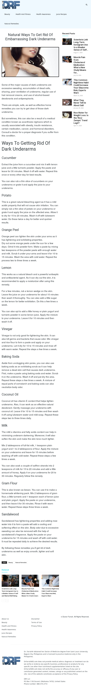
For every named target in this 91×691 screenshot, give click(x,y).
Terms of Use (36, 622)
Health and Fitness (23, 14)
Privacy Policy (36, 626)
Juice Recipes (61, 14)
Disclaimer (35, 619)
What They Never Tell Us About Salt (80, 103)
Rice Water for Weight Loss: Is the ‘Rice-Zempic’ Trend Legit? (81, 117)
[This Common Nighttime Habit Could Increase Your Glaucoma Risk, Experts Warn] (50, 581)
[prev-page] (3, 600)
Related (5, 570)
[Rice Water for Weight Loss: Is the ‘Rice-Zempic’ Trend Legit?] (67, 114)
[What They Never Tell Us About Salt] (67, 102)
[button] (86, 5)
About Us (5, 619)
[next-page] (6, 600)
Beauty (7, 14)
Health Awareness (43, 14)
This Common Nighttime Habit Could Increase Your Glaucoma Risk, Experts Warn (81, 86)
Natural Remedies (12, 24)
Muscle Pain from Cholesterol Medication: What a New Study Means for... (80, 65)
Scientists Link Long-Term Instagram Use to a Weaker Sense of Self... (81, 44)
